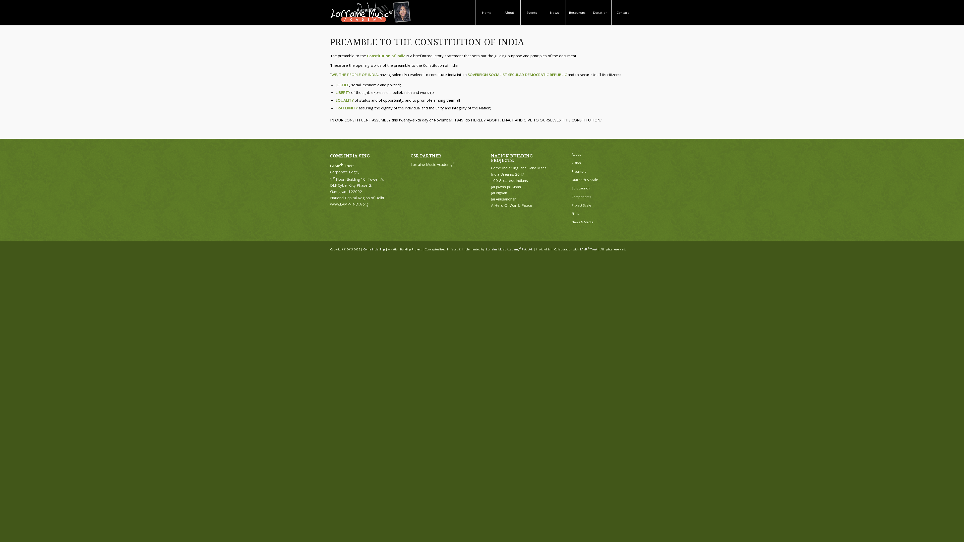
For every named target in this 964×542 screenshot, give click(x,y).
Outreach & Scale (585, 179)
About (576, 154)
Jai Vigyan (499, 192)
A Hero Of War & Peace (511, 205)
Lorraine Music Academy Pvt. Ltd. (509, 249)
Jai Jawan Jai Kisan (506, 186)
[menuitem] (486, 12)
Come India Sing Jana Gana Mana (519, 167)
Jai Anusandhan (503, 198)
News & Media (582, 222)
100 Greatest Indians (509, 180)
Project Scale (581, 205)
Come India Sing (374, 249)
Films (575, 213)
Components (581, 196)
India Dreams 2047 (507, 174)
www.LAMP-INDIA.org (349, 204)
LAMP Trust (588, 249)
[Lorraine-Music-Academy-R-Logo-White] (370, 12)
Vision (576, 163)
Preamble (579, 171)
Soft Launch (581, 188)
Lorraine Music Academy (433, 164)
